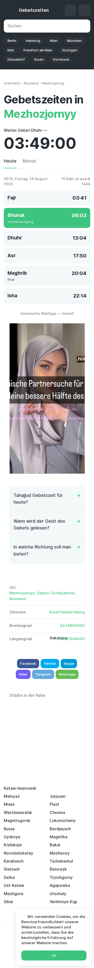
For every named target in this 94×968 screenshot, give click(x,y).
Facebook (28, 663)
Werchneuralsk (18, 812)
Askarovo (59, 637)
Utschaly (58, 893)
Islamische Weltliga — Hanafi (47, 313)
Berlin (12, 41)
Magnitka (58, 836)
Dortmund (61, 59)
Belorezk (58, 869)
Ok (54, 955)
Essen (39, 59)
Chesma (57, 812)
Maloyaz (12, 796)
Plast (54, 804)
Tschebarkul (61, 861)
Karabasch (14, 861)
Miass (9, 804)
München (74, 41)
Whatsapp (67, 674)
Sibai (8, 901)
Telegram (43, 674)
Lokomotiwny (63, 820)
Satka (9, 877)
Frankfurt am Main (38, 50)
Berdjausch (60, 828)
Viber (23, 674)
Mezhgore (13, 893)
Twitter (50, 663)
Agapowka (60, 885)
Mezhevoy (60, 853)
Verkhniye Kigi (63, 901)
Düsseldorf (16, 59)
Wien (54, 41)
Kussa (9, 828)
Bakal (55, 844)
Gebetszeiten (34, 10)
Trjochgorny (61, 877)
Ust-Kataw (14, 885)
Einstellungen (84, 10)
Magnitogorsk (17, 820)
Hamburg (33, 41)
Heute (10, 161)
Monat (29, 161)
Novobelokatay (18, 853)
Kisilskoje (13, 844)
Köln (11, 50)
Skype (69, 663)
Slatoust (12, 869)
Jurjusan (57, 796)
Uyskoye (12, 836)
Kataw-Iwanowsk (20, 788)
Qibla (70, 10)
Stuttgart (69, 50)
